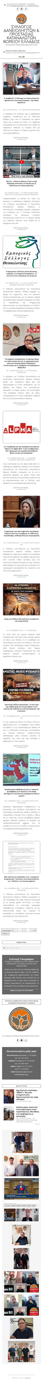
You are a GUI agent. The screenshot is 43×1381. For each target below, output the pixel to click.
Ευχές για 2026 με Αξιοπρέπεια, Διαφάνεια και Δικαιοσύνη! (21, 620)
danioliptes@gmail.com (24, 1072)
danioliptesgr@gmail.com (18, 6)
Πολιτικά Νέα (26, 110)
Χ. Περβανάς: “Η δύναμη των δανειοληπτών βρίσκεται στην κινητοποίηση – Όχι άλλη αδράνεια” (21, 100)
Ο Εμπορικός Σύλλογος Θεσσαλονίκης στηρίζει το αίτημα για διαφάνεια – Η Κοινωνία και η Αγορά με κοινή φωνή (21, 273)
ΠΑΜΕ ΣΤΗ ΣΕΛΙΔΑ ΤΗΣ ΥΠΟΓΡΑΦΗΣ (21, 990)
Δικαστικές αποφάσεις (21, 195)
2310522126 (13, 4)
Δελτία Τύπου (9, 195)
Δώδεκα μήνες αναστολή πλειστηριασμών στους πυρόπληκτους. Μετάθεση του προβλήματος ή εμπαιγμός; (27, 1111)
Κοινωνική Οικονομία (16, 285)
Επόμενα (5, 933)
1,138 (34, 930)
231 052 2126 (23, 1058)
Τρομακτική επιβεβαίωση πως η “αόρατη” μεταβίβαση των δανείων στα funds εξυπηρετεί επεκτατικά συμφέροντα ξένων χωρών (21, 792)
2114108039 (30, 4)
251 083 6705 (23, 1063)
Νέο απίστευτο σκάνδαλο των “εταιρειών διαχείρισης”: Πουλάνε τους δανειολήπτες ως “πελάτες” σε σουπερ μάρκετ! (21, 879)
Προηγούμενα (7, 930)
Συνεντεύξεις (35, 110)
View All (37, 1124)
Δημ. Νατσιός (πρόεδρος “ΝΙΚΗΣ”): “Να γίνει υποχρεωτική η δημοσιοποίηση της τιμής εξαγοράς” (27, 1094)
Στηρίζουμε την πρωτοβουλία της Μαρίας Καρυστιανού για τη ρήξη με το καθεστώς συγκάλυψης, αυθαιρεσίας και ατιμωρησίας (21, 533)
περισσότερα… (22, 138)
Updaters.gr (28, 1378)
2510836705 (22, 4)
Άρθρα (36, 193)
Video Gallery (28, 193)
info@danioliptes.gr (33, 6)
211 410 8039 (23, 1069)
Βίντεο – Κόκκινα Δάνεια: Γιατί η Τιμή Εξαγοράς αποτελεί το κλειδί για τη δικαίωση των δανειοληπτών (21, 183)
